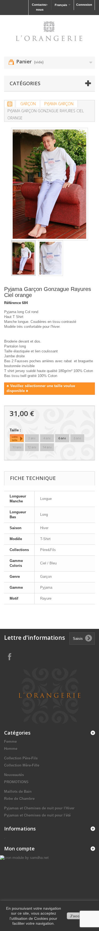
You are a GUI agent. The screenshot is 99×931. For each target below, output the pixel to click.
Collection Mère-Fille (21, 765)
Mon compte (19, 848)
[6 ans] (62, 438)
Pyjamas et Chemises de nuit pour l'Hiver (39, 808)
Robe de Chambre (19, 799)
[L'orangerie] (49, 31)
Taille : (16, 430)
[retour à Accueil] (10, 104)
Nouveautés (14, 775)
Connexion (84, 4)
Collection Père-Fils (21, 758)
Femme (10, 742)
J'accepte (79, 916)
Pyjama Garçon (58, 103)
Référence (12, 303)
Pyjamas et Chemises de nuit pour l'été (37, 815)
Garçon (28, 103)
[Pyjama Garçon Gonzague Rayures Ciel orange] (23, 258)
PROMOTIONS (16, 782)
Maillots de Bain (18, 791)
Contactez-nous (40, 7)
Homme (10, 749)
